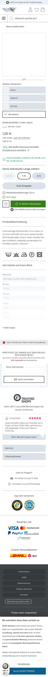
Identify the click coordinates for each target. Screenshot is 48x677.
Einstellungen (24, 664)
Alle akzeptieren (24, 671)
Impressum (32, 656)
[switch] (5, 673)
